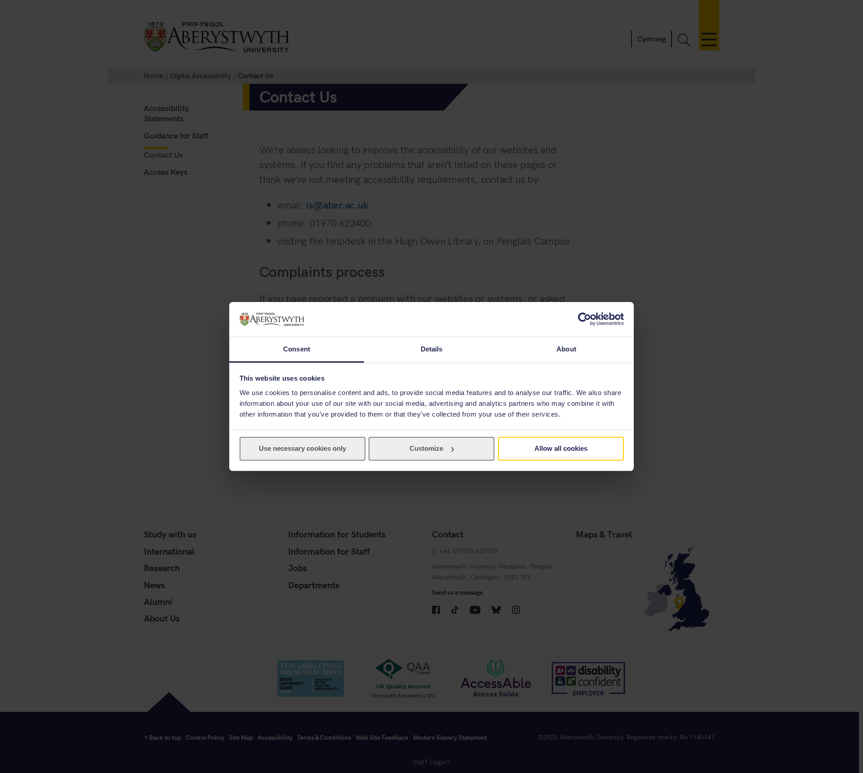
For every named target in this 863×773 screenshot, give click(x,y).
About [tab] (566, 349)
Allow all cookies (560, 448)
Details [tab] (432, 349)
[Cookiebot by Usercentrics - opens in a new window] (584, 319)
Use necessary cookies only (302, 448)
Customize (426, 448)
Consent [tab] (296, 349)
